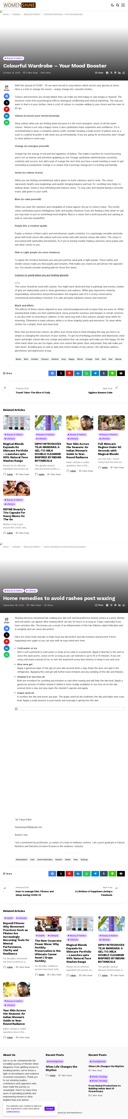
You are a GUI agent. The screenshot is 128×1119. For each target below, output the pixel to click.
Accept (49, 1108)
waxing (84, 859)
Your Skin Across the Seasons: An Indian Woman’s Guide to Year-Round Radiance (77, 450)
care (32, 859)
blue (26, 359)
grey (64, 359)
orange (89, 359)
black (18, 359)
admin (10, 474)
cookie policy (13, 1111)
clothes (34, 359)
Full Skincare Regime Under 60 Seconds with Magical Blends (109, 449)
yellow (118, 359)
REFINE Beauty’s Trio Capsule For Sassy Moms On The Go (14, 514)
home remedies (44, 859)
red (104, 359)
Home (6, 14)
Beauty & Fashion (32, 14)
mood (80, 359)
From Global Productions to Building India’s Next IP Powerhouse (105, 1088)
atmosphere (21, 859)
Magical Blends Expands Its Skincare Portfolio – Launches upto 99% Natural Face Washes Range (15, 452)
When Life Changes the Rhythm (106, 1066)
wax (76, 859)
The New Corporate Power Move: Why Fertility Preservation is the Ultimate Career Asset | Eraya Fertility (48, 951)
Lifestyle (16, 14)
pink (97, 359)
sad (110, 359)
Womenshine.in (74, 1112)
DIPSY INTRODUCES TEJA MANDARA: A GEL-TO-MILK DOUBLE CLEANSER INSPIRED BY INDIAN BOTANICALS (48, 452)
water (68, 859)
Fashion (55, 359)
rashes (58, 859)
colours (45, 359)
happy (71, 359)
